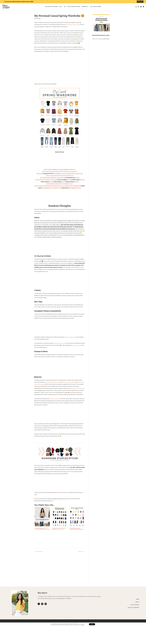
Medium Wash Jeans (40, 186)
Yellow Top (40, 173)
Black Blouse (43, 177)
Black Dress (69, 183)
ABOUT (137, 602)
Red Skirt (48, 183)
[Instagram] (138, 6)
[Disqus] (59, 567)
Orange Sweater (50, 175)
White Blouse (56, 177)
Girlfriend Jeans (51, 186)
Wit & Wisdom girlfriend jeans (52, 382)
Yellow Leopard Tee (71, 171)
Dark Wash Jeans (71, 186)
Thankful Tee (56, 171)
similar (52, 169)
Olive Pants (58, 188)
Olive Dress (62, 183)
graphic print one (76, 345)
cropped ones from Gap (59, 343)
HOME (137, 599)
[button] (140, 2)
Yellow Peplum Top (77, 173)
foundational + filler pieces (72, 24)
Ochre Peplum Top (68, 175)
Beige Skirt (55, 183)
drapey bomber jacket (70, 337)
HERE (58, 492)
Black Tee (57, 169)
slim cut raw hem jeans (69, 382)
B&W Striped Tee (70, 169)
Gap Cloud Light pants (55, 398)
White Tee (46, 169)
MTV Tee (63, 171)
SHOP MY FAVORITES (133, 607)
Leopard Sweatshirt (40, 179)
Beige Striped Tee (47, 171)
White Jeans (50, 188)
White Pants (77, 188)
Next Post (81, 551)
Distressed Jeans (61, 186)
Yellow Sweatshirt (52, 179)
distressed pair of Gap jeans (77, 388)
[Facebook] (143, 6)
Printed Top (59, 175)
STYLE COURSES (134, 604)
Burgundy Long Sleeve (65, 173)
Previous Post (38, 551)
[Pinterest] (140, 6)
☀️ (34, 1)
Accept (92, 624)
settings (82, 624)
